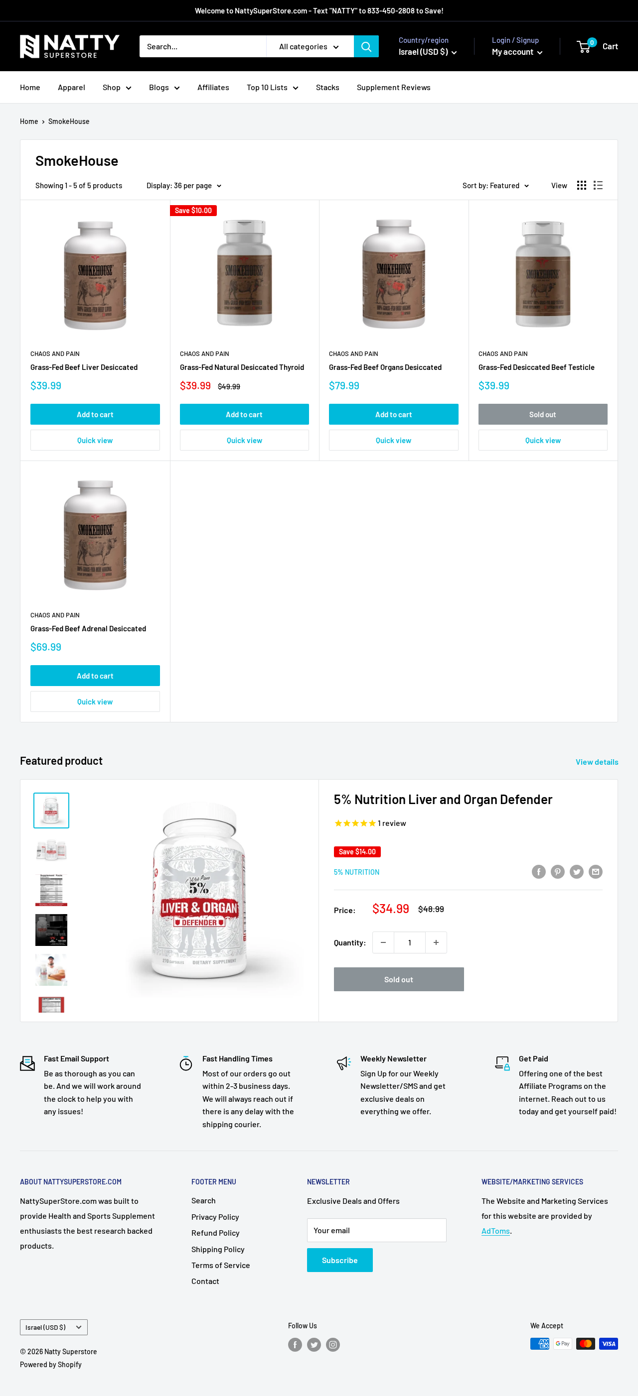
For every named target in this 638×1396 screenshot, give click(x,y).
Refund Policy (215, 1232)
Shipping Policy (218, 1249)
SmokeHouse (69, 121)
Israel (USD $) (45, 1327)
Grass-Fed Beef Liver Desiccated (84, 366)
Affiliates (213, 87)
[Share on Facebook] (539, 871)
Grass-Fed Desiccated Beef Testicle (536, 366)
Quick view (95, 440)
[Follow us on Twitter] (314, 1345)
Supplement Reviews (394, 87)
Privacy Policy (215, 1216)
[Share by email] (596, 871)
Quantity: (350, 942)
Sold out (542, 414)
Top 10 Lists (267, 87)
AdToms (495, 1230)
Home (30, 87)
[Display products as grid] (581, 185)
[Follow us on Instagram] (333, 1345)
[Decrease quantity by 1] (383, 942)
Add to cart (95, 414)
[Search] (366, 46)
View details (598, 761)
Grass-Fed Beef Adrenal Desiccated (88, 628)
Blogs (159, 87)
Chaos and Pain (55, 353)
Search (203, 1200)
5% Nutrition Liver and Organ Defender (443, 799)
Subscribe (340, 1260)
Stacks (327, 87)
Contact (205, 1280)
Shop (112, 87)
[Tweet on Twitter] (577, 871)
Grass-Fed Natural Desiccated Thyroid (242, 366)
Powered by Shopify (51, 1364)
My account (513, 51)
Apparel (71, 87)
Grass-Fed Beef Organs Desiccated (385, 366)
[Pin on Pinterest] (558, 871)
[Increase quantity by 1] (436, 942)
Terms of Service (220, 1265)
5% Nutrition (356, 872)
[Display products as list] (598, 185)
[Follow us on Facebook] (295, 1345)
